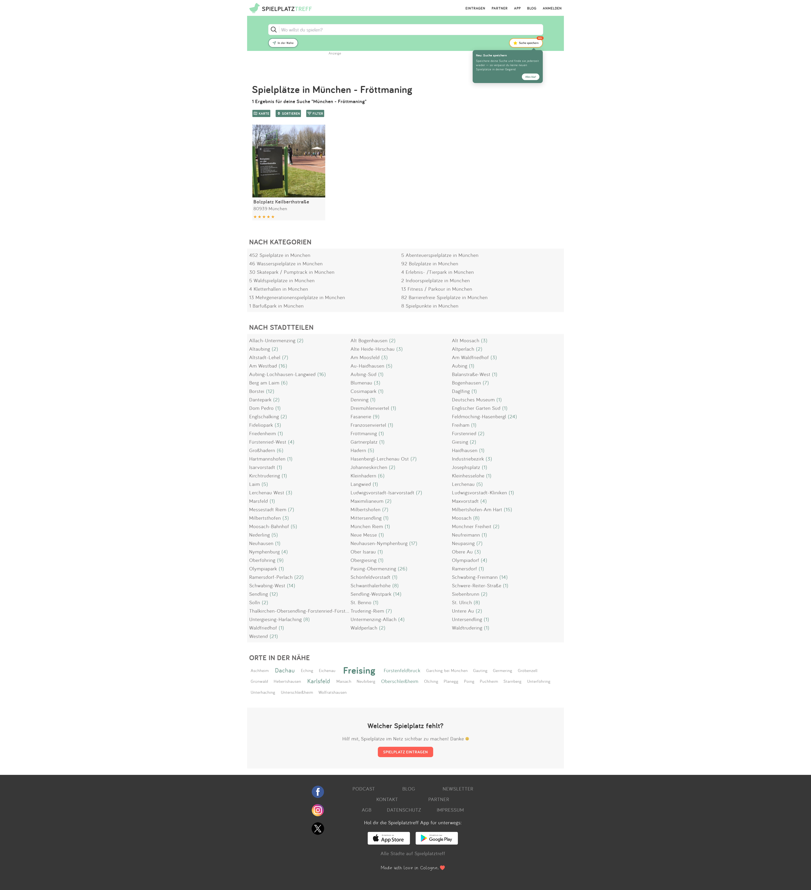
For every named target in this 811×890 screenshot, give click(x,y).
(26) (402, 568)
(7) (285, 357)
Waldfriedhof (263, 627)
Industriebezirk (468, 458)
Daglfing (461, 391)
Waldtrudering (467, 627)
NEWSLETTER (458, 788)
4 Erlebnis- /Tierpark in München (437, 272)
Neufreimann (466, 535)
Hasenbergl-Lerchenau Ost (380, 458)
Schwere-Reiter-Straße (476, 585)
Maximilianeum (367, 501)
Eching (307, 670)
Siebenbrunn (465, 594)
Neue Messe (364, 535)
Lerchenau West (266, 492)
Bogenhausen (466, 382)
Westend (258, 636)
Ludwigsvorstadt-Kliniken (479, 492)
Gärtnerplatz (364, 442)
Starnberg (512, 681)
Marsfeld (258, 501)
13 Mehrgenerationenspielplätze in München (297, 297)
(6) (284, 382)
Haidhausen (465, 450)
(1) (471, 366)
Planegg (451, 681)
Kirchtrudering (264, 475)
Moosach (462, 518)
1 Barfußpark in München (276, 306)
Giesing (460, 442)
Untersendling (467, 619)
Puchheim (489, 681)
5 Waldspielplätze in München (282, 280)
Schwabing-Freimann (475, 577)
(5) (389, 366)
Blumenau (361, 382)
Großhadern (262, 450)
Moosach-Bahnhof (269, 526)
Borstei (256, 391)
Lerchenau (463, 484)
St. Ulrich (462, 602)
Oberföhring (262, 560)
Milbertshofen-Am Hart (477, 509)
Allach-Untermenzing (272, 340)
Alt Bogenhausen (369, 340)
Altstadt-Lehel (264, 357)
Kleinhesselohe (468, 475)
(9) (376, 416)
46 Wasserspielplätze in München (286, 263)
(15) (508, 509)
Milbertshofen (366, 509)
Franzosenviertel (368, 425)
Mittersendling (366, 518)
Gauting (480, 670)
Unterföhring (539, 681)
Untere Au (463, 611)
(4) (291, 442)
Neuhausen (261, 543)
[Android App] (437, 843)
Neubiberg (366, 681)
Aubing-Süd (364, 374)
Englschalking (264, 416)
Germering (502, 670)
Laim (254, 484)
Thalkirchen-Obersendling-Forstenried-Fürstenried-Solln (310, 611)
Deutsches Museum (473, 399)
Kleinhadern (363, 475)
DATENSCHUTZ (404, 810)
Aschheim (260, 670)
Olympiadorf (465, 560)
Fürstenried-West (267, 442)
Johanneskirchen (369, 467)
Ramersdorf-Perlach (271, 577)
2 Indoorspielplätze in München (435, 280)
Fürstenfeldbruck (402, 670)
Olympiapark (263, 568)
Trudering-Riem (367, 611)
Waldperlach (364, 627)
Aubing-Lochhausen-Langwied (282, 374)
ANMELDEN (552, 8)
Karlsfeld (318, 681)
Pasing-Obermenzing (373, 568)
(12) (270, 391)
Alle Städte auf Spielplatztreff (413, 853)
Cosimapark (364, 391)
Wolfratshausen (332, 692)
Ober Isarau (363, 551)
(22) (299, 577)
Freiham (460, 425)
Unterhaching (263, 692)
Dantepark (260, 399)
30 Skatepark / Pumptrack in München (292, 272)
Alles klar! (530, 77)
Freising (359, 670)
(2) (300, 340)
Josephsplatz (466, 467)
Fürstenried (464, 433)
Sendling (258, 594)
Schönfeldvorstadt (371, 577)
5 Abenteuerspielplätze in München (440, 255)
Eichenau (327, 670)
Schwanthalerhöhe (371, 585)
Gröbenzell (527, 670)
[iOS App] (389, 843)
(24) (512, 416)
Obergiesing (364, 560)
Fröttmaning (364, 433)
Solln (254, 602)
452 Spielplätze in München (279, 255)
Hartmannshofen (267, 458)
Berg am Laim (264, 382)
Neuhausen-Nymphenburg (379, 543)
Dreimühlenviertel (370, 408)
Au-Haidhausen (367, 366)
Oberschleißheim (399, 681)
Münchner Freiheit (471, 526)
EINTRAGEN (475, 8)
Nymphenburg (264, 551)
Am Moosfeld (365, 357)
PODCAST (363, 788)
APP (517, 8)
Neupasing (463, 543)
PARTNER (500, 8)
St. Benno (361, 602)
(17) (413, 543)
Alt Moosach (465, 340)
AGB (366, 810)
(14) (503, 577)
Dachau (285, 670)
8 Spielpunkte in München (430, 306)
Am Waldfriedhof (470, 357)
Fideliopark (261, 425)
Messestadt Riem (267, 509)
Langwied (361, 484)
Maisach (343, 681)
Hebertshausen (287, 681)
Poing (469, 681)
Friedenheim (262, 433)
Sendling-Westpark (371, 594)
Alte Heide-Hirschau (373, 349)
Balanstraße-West (471, 374)
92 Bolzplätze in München (429, 263)
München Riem (367, 526)
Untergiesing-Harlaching (275, 619)
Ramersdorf (464, 568)
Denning (360, 399)
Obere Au (462, 551)
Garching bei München (447, 670)
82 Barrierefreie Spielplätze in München (444, 297)
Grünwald (259, 681)
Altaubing (259, 349)
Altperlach (463, 349)
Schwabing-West (267, 585)
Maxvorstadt (465, 501)
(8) (476, 518)
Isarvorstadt (262, 467)
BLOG (531, 8)
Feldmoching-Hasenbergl (479, 416)
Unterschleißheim (297, 692)
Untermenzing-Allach (374, 619)
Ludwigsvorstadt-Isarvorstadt (382, 492)
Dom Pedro (261, 408)
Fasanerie (361, 416)
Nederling (259, 535)
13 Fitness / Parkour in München (436, 289)
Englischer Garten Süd (476, 408)
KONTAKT (387, 799)
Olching (431, 681)
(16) (283, 366)
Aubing (459, 366)
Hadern (358, 450)
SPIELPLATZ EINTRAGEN (405, 752)
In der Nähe (286, 43)
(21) (274, 636)
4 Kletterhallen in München (278, 289)
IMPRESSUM (450, 810)
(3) (484, 340)
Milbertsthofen (265, 518)
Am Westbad (263, 366)
